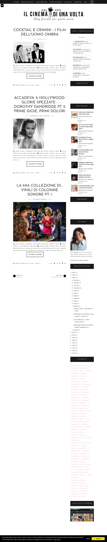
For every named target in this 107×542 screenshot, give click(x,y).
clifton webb (74, 410)
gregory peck (83, 434)
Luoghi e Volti (68, 2)
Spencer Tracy (74, 389)
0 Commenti (80, 122)
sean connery (74, 477)
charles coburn (82, 402)
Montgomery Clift (75, 384)
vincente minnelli (84, 488)
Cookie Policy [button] (56, 539)
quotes (73, 469)
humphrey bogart (75, 440)
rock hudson (74, 475)
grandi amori (74, 434)
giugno (75, 296)
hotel (80, 437)
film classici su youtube (77, 426)
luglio (75, 293)
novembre (76, 283)
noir (81, 464)
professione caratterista (77, 467)
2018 (73, 345)
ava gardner (84, 394)
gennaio (76, 330)
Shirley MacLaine (75, 386)
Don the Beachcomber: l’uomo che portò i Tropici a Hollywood (86, 152)
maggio (76, 298)
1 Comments (37, 263)
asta (40, 39)
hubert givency (88, 437)
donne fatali (74, 418)
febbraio (76, 306)
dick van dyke (83, 416)
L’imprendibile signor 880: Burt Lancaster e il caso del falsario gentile (86, 164)
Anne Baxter (74, 365)
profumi (87, 467)
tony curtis (74, 485)
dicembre (76, 280)
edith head (73, 421)
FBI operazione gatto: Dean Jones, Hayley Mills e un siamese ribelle (86, 139)
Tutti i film (16, 2)
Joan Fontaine (83, 376)
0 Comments (37, 85)
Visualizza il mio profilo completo (79, 260)
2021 (73, 338)
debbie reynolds (82, 413)
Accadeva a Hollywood (56, 2)
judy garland (85, 450)
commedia (82, 410)
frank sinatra (74, 429)
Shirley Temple (84, 386)
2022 (73, 335)
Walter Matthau (84, 389)
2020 (73, 340)
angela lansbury (86, 392)
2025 (73, 275)
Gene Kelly (81, 370)
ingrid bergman (75, 445)
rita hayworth (74, 472)
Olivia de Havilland (86, 384)
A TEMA (15, 5)
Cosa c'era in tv (74, 368)
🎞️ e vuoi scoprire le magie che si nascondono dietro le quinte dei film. (81, 67)
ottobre (76, 285)
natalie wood (74, 464)
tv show (86, 485)
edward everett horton (84, 421)
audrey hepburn (75, 394)
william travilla (84, 493)
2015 (73, 353)
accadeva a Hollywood (40, 116)
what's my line (74, 493)
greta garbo (74, 437)
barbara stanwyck (75, 397)
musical (83, 461)
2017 (73, 348)
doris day (81, 418)
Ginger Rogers (74, 373)
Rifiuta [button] (88, 538)
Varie (85, 2)
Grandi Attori (78, 2)
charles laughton (75, 405)
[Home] (2, 5)
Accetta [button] (98, 538)
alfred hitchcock (75, 392)
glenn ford (74, 432)
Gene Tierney (89, 370)
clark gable (74, 408)
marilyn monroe (75, 459)
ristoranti (87, 469)
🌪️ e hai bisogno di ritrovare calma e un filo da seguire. (82, 43)
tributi (80, 485)
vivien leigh (74, 491)
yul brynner (74, 496)
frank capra (87, 426)
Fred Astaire (74, 370)
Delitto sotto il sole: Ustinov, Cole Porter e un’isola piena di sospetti (86, 126)
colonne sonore (40, 199)
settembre (77, 288)
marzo (75, 303)
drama (87, 418)
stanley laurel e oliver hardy (78, 480)
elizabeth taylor (75, 424)
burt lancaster (74, 400)
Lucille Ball (85, 381)
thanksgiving (82, 483)
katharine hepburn (84, 453)
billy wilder (85, 397)
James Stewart (74, 376)
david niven (74, 413)
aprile (75, 301)
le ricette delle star (85, 456)
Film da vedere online (41, 2)
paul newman (87, 464)
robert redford (84, 472)
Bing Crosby (89, 365)
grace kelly (81, 432)
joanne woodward (75, 450)
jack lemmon (84, 445)
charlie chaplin (85, 405)
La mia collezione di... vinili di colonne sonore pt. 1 (40, 190)
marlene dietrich (85, 459)
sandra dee (82, 475)
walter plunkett (83, 491)
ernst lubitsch (84, 424)
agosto (76, 291)
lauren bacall (74, 456)
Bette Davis (81, 365)
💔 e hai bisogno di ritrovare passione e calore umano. (82, 59)
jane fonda (73, 448)
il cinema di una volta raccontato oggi (80, 442)
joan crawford (82, 448)
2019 (73, 343)
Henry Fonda (83, 373)
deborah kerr (74, 416)
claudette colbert (83, 408)
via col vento (74, 488)
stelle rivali (74, 483)
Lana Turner (81, 378)
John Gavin (73, 378)
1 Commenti (80, 134)
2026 (73, 272)
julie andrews (74, 453)
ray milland (79, 469)
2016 (73, 351)
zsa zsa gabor (82, 496)
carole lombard (84, 400)
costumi (88, 410)
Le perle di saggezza (76, 381)
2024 (73, 278)
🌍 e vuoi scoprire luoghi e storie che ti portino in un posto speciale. (82, 51)
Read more (84, 120)
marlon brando (75, 461)
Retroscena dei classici (27, 2)
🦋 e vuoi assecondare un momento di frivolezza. (81, 75)
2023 (73, 332)
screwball (89, 475)
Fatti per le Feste (85, 368)
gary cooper (83, 429)
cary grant (74, 402)
